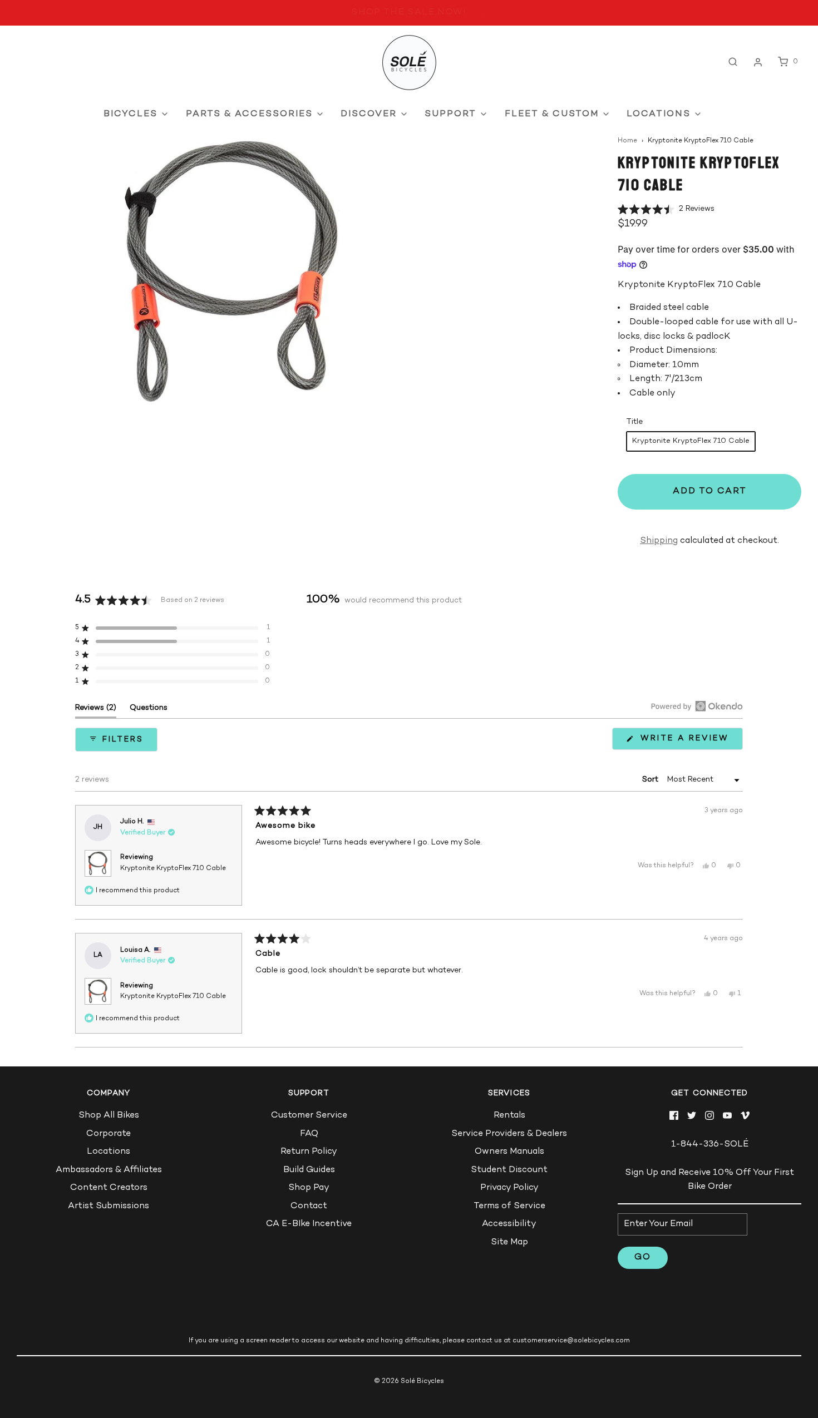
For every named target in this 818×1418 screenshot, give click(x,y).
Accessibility (509, 1224)
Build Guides (309, 1170)
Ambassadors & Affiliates (109, 1170)
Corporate (108, 1134)
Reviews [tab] (95, 710)
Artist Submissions (108, 1206)
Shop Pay (308, 1188)
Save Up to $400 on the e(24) (408, 13)
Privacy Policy (509, 1188)
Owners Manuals (509, 1152)
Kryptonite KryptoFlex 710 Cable (173, 868)
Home (627, 141)
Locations (108, 1152)
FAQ (309, 1134)
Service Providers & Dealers (509, 1134)
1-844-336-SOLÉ (709, 1144)
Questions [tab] (148, 710)
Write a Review (687, 742)
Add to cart (710, 491)
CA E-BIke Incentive (309, 1224)
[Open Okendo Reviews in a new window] (697, 706)
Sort (651, 779)
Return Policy (308, 1152)
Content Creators (108, 1188)
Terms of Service (509, 1206)
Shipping (659, 541)
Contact (308, 1206)
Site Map (509, 1242)
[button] (666, 209)
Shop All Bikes (108, 1115)
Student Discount (509, 1170)
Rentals (509, 1115)
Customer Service (309, 1115)
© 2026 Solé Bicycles (409, 1381)
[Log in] (758, 62)
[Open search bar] (733, 62)
